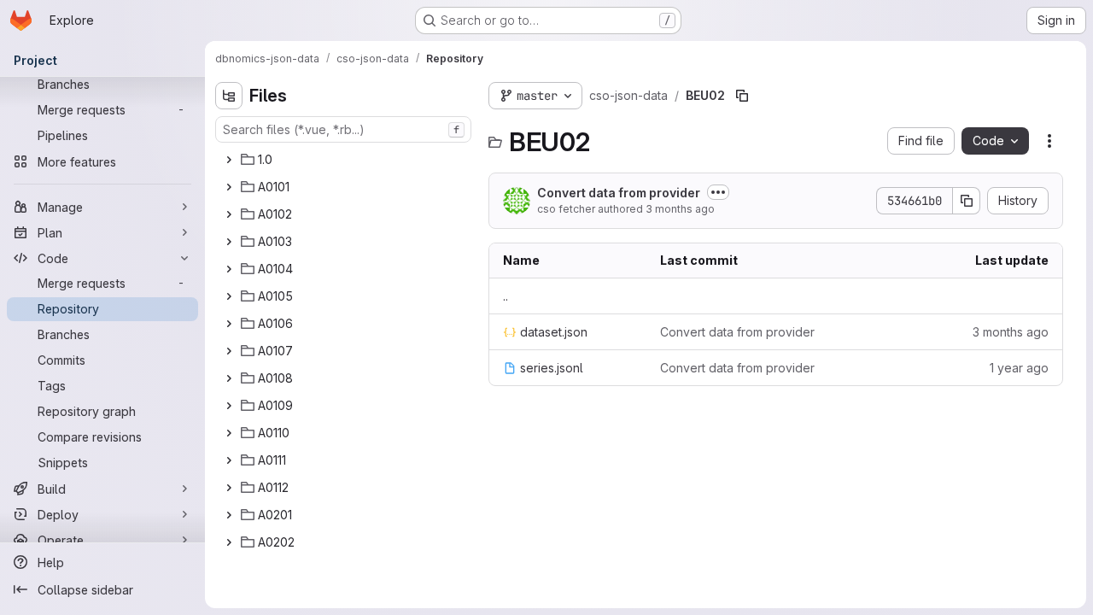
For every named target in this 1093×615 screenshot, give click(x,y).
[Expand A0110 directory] (229, 433)
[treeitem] (345, 159)
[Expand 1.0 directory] (229, 159)
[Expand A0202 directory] (229, 542)
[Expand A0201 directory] (229, 515)
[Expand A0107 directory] (229, 351)
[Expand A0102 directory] (229, 214)
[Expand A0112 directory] (229, 487)
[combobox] (343, 129)
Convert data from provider (618, 192)
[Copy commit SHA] (966, 200)
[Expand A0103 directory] (229, 241)
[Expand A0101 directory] (229, 187)
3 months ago (680, 208)
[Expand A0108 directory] (229, 378)
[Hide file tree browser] (229, 95)
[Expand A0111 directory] (229, 460)
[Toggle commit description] (718, 192)
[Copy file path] (742, 95)
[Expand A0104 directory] (229, 269)
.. (505, 296)
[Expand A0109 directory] (229, 405)
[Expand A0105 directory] (229, 296)
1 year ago (1019, 367)
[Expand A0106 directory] (229, 323)
